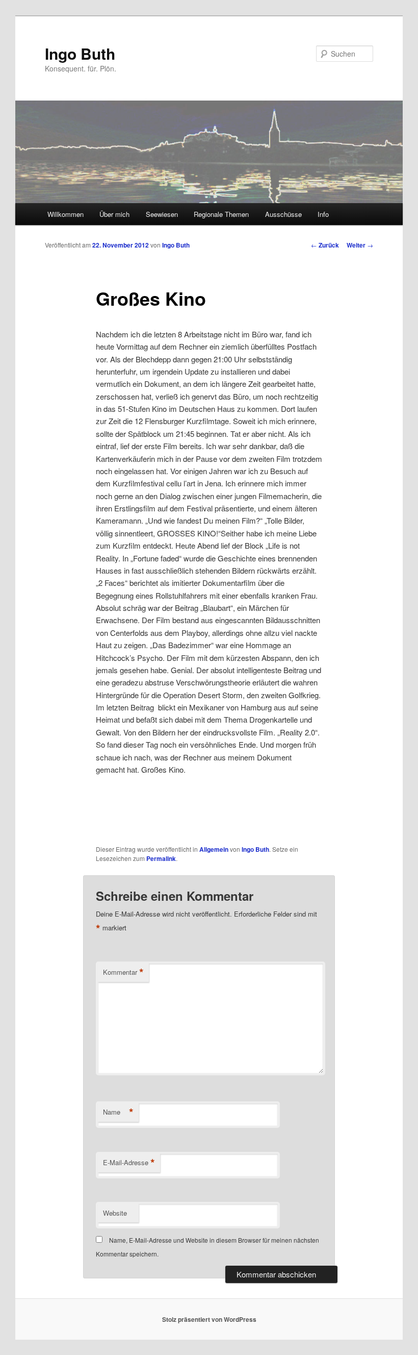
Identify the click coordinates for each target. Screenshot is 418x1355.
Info (323, 214)
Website (115, 1213)
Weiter (360, 245)
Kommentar (123, 972)
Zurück (325, 245)
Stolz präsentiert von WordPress (209, 1319)
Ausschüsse (283, 214)
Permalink (161, 858)
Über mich (114, 214)
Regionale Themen (221, 214)
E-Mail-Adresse (129, 1162)
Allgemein (213, 849)
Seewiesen (162, 214)
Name (118, 1112)
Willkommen (65, 214)
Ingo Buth (80, 53)
